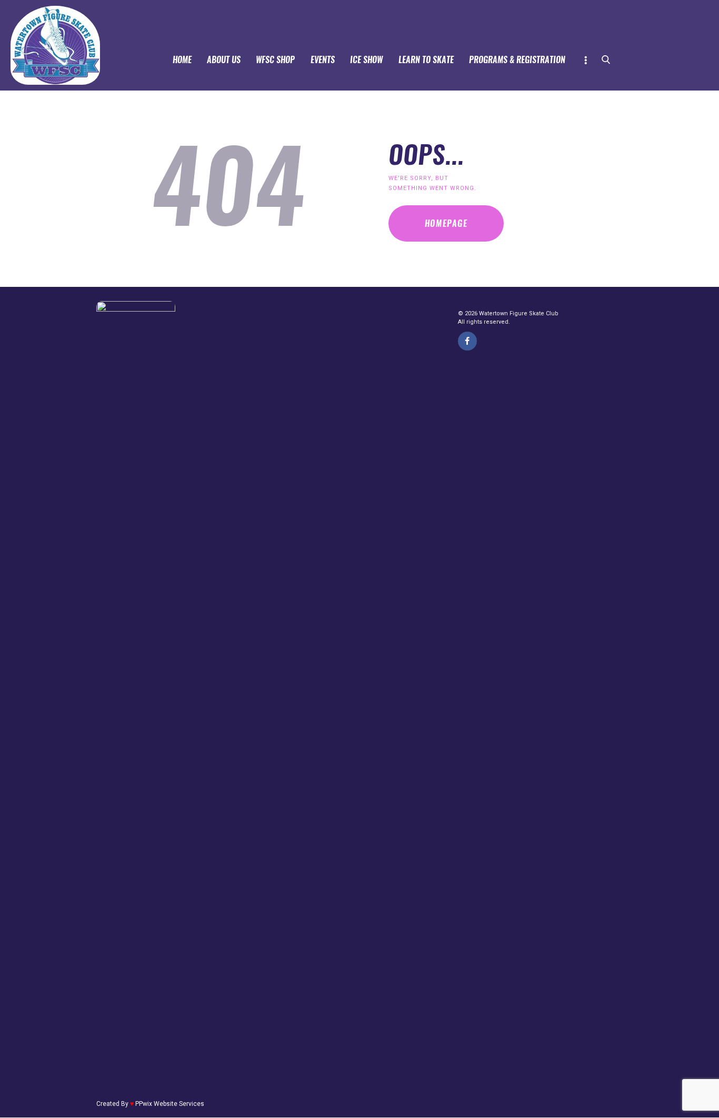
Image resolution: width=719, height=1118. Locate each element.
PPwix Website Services (169, 1103)
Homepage (446, 223)
